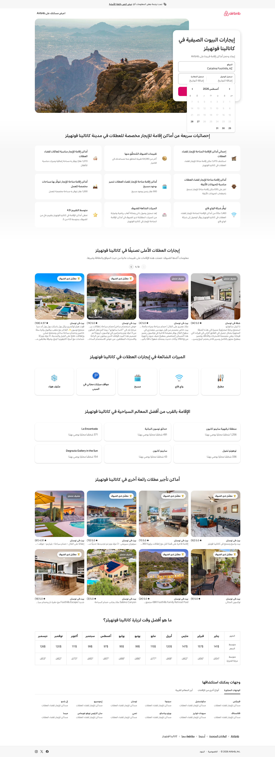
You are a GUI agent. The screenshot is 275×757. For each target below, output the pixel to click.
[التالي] (131, 266)
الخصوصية (213, 751)
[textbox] (220, 81)
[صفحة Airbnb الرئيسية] (232, 13)
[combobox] (206, 69)
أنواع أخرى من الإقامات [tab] (208, 690)
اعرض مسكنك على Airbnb (51, 13)
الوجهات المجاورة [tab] (232, 690)
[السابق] (143, 266)
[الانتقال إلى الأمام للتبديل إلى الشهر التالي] (192, 89)
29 (229, 128)
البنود (202, 751)
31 (217, 128)
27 (198, 121)
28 (192, 121)
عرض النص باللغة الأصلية (120, 4)
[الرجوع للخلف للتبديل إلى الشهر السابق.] (229, 89)
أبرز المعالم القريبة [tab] (184, 690)
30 (223, 128)
